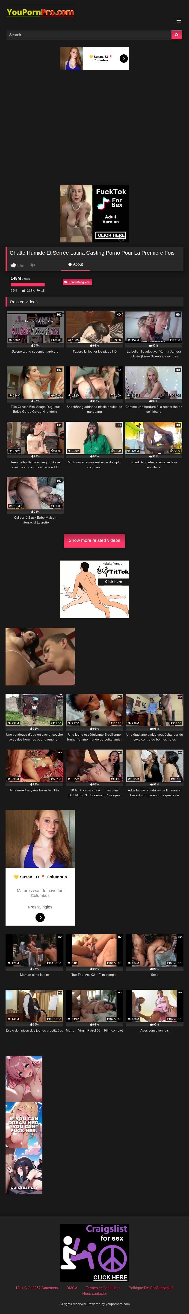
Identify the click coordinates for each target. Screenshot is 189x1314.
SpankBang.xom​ (79, 282)
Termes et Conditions (103, 1288)
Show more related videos (94, 540)
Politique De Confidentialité (151, 1288)
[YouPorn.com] (94, 13)
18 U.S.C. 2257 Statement (36, 1288)
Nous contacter (94, 1293)
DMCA (71, 1288)
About (77, 264)
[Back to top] (175, 1300)
